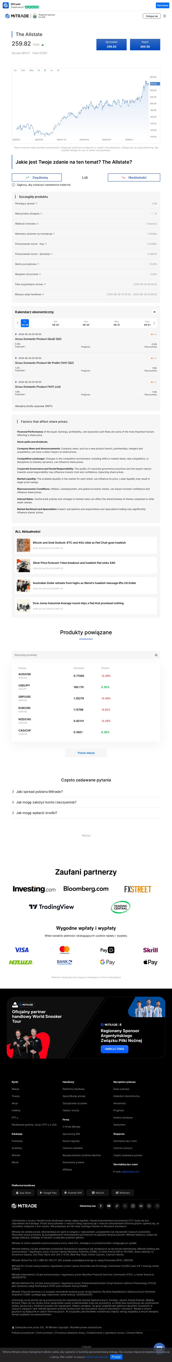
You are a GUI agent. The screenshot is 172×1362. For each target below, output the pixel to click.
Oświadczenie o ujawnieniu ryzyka (105, 1332)
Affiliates (67, 1169)
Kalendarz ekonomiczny (126, 1096)
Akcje (15, 1103)
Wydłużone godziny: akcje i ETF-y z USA (34, 1124)
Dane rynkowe (121, 1089)
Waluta (15, 1089)
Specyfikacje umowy (74, 1096)
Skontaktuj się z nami (125, 1140)
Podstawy (17, 1140)
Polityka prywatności (23, 1332)
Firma (66, 1119)
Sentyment (119, 1124)
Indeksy (16, 1110)
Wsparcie (118, 1133)
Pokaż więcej (86, 752)
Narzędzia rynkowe (124, 1081)
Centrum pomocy (122, 1148)
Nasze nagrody (71, 1140)
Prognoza (118, 1110)
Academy (17, 1148)
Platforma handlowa (73, 1089)
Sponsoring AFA (71, 1133)
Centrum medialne (73, 1148)
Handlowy (68, 1081)
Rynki (15, 1081)
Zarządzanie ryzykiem (75, 1103)
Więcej (86, 835)
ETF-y (15, 1117)
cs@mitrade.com (130, 1171)
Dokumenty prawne (73, 1162)
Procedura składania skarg (70, 1332)
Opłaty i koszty (71, 1110)
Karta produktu (45, 1332)
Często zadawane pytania (127, 1155)
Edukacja (17, 1133)
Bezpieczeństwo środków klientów (82, 1155)
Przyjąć (116, 1356)
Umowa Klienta (134, 1332)
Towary (16, 1096)
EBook (15, 1162)
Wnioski (16, 1155)
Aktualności (119, 1103)
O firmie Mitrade (71, 1126)
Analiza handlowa (123, 1117)
